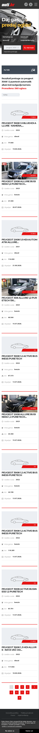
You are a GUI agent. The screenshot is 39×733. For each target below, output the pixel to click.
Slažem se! (29, 731)
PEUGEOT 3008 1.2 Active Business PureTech (19, 357)
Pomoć (13, 715)
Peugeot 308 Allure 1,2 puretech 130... (19, 299)
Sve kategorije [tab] (8, 37)
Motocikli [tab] (6, 40)
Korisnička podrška (12, 713)
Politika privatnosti (27, 713)
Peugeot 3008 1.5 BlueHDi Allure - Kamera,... (19, 124)
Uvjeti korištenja (23, 715)
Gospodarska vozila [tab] (27, 40)
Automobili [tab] (24, 37)
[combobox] (11, 94)
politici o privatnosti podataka (12, 726)
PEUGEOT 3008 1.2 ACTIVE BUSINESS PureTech (19, 473)
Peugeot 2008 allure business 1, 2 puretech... (19, 415)
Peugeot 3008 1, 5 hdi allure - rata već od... (19, 648)
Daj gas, (16, 22)
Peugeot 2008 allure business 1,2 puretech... (19, 182)
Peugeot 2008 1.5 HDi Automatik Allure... (19, 241)
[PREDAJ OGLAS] (26, 4)
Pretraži (30, 48)
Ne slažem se (9, 731)
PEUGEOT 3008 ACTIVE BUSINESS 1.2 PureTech (19, 590)
